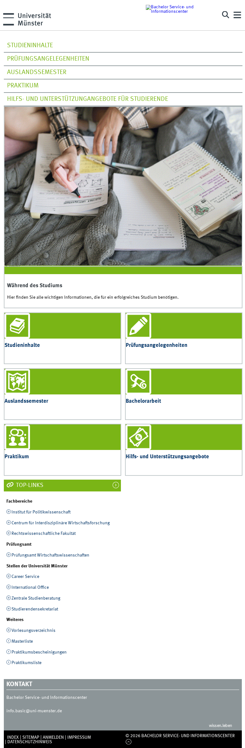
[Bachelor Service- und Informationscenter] (179, 15)
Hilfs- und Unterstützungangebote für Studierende (87, 99)
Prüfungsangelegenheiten (48, 59)
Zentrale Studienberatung (35, 598)
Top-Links (29, 485)
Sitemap (30, 737)
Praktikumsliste (26, 663)
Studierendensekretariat (34, 609)
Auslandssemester (36, 72)
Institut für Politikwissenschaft (41, 512)
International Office (30, 587)
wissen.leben (220, 725)
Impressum (79, 737)
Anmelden (53, 737)
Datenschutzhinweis (29, 742)
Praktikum (23, 86)
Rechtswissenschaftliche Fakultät (43, 533)
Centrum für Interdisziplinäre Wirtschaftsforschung (60, 523)
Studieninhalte (30, 45)
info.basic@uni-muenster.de (34, 711)
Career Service (25, 576)
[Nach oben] (128, 742)
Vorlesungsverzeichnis (33, 630)
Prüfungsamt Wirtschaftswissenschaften (50, 555)
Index (13, 737)
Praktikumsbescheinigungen (39, 652)
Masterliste (22, 641)
